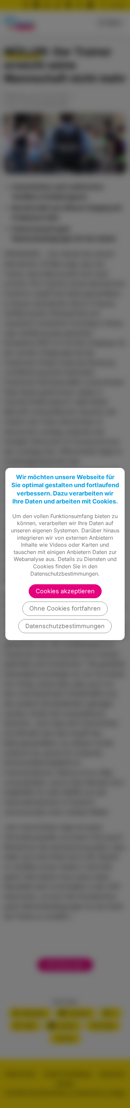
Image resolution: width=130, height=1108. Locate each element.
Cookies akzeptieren (65, 591)
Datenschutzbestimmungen (65, 626)
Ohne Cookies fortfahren (65, 608)
